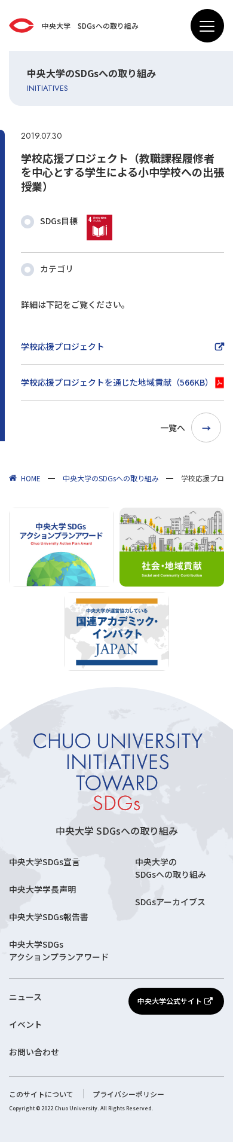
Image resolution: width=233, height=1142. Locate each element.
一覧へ (172, 427)
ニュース (25, 997)
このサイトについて (41, 1094)
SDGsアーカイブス (170, 902)
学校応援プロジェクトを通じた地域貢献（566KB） (117, 382)
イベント (25, 1024)
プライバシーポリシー (128, 1094)
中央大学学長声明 (42, 889)
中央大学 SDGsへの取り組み (117, 830)
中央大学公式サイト (169, 1001)
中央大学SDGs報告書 (48, 917)
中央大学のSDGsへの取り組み (170, 868)
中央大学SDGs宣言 (44, 862)
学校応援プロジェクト (63, 346)
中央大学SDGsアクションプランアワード (59, 950)
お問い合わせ (34, 1052)
